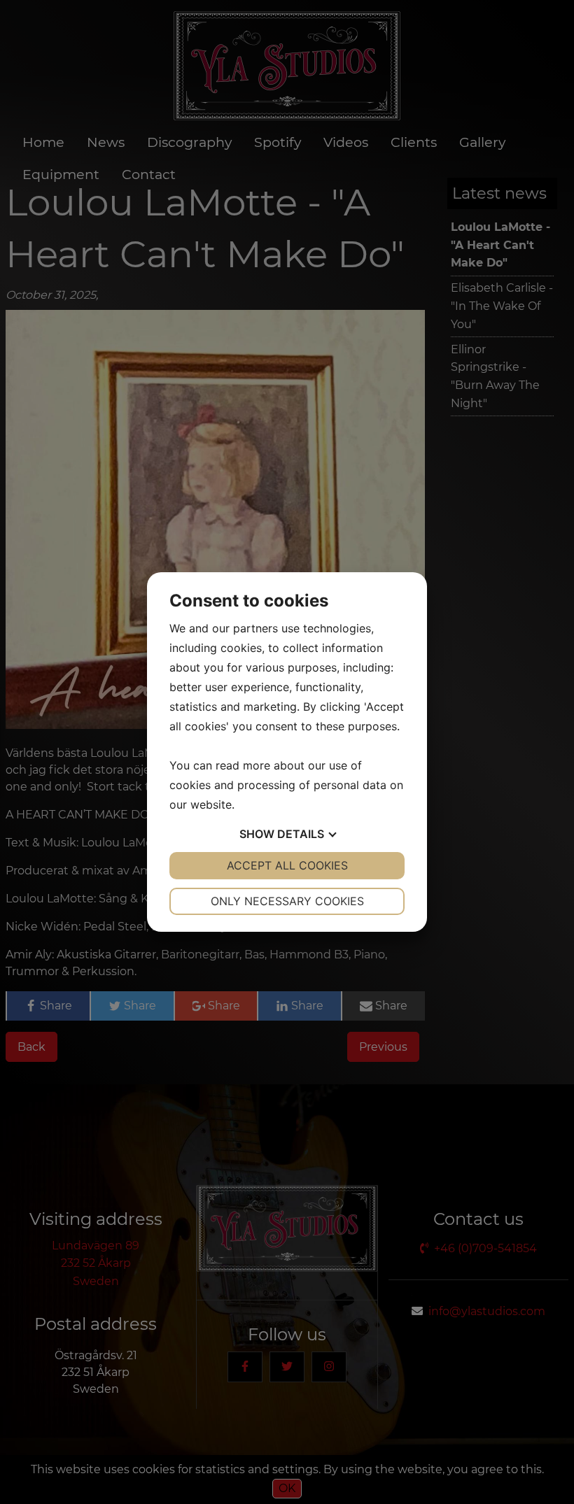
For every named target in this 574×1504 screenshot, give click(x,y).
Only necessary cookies (287, 901)
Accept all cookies (287, 865)
